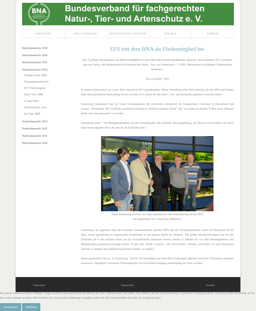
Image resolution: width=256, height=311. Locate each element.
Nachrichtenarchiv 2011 (34, 135)
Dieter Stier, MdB (33, 94)
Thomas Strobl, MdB (35, 75)
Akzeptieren (10, 307)
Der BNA (170, 33)
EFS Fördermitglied (34, 88)
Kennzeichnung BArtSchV (128, 33)
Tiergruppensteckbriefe (36, 81)
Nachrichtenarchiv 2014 (34, 69)
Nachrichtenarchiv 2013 (34, 121)
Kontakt (210, 285)
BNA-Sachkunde (85, 33)
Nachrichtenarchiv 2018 (34, 48)
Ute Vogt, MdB (32, 113)
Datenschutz (127, 285)
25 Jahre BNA (31, 101)
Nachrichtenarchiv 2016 (34, 55)
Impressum (39, 285)
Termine (213, 33)
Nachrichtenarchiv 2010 (34, 143)
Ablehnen (31, 307)
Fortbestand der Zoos (35, 107)
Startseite (43, 33)
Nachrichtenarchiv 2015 (34, 62)
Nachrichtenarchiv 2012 (34, 128)
